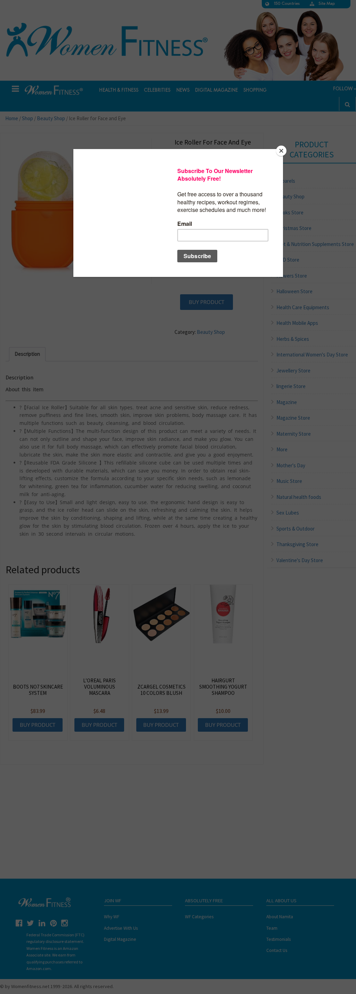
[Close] (281, 151)
